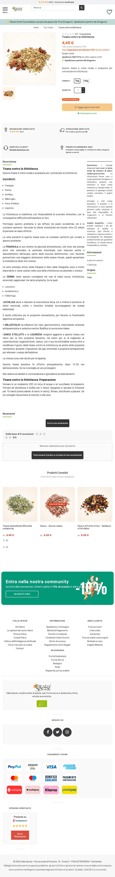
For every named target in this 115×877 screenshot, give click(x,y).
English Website (95, 645)
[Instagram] (67, 732)
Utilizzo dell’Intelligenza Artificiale (20, 641)
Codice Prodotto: (95, 260)
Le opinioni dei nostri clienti (20, 630)
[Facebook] (48, 732)
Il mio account (95, 627)
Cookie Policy (20, 637)
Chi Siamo (20, 627)
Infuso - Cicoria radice (17, 526)
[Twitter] (57, 732)
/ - (83, 34)
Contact (20, 648)
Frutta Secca (57, 660)
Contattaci (95, 634)
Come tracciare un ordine (20, 645)
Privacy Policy (20, 634)
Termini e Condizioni (57, 634)
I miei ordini (95, 630)
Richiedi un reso (94, 641)
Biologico (57, 663)
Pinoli (57, 667)
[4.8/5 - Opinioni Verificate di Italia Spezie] (20, 828)
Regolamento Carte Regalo (57, 645)
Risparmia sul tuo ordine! (57, 670)
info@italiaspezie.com (57, 2)
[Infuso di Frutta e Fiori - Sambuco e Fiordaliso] (61, 504)
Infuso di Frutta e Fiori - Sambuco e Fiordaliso (60, 527)
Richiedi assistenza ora (19, 150)
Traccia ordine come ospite (95, 637)
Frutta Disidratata (57, 656)
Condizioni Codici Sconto (57, 637)
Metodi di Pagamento (57, 630)
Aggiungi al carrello (87, 107)
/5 (22, 132)
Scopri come (68, 53)
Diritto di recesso (57, 641)
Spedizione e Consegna (57, 627)
